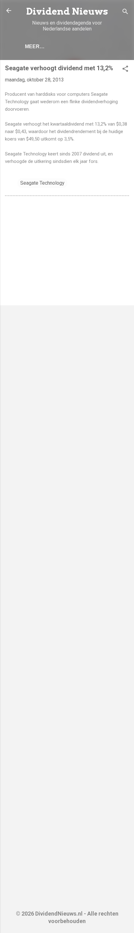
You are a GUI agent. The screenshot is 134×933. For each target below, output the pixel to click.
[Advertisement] (67, 251)
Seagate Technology (42, 183)
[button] (125, 70)
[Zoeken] (125, 12)
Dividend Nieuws (67, 11)
